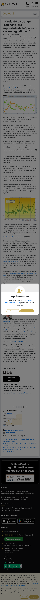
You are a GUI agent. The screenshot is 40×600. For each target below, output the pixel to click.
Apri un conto (27, 311)
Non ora (12, 311)
